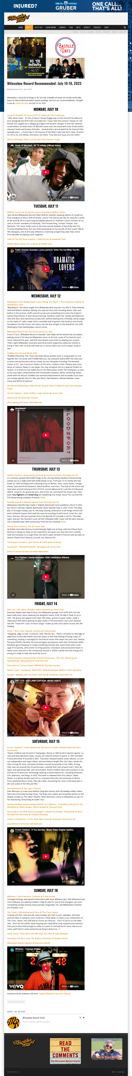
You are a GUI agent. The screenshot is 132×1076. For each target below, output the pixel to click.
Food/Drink (51, 27)
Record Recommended (16, 1002)
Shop (106, 27)
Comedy (62, 27)
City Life (38, 27)
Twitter (82, 32)
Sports (87, 27)
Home (21, 27)
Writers (114, 1072)
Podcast (97, 27)
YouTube (98, 32)
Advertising (120, 1072)
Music (29, 27)
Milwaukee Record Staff (14, 89)
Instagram (90, 32)
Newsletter (122, 32)
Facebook (75, 32)
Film (71, 27)
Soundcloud (106, 32)
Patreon (114, 32)
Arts (78, 27)
